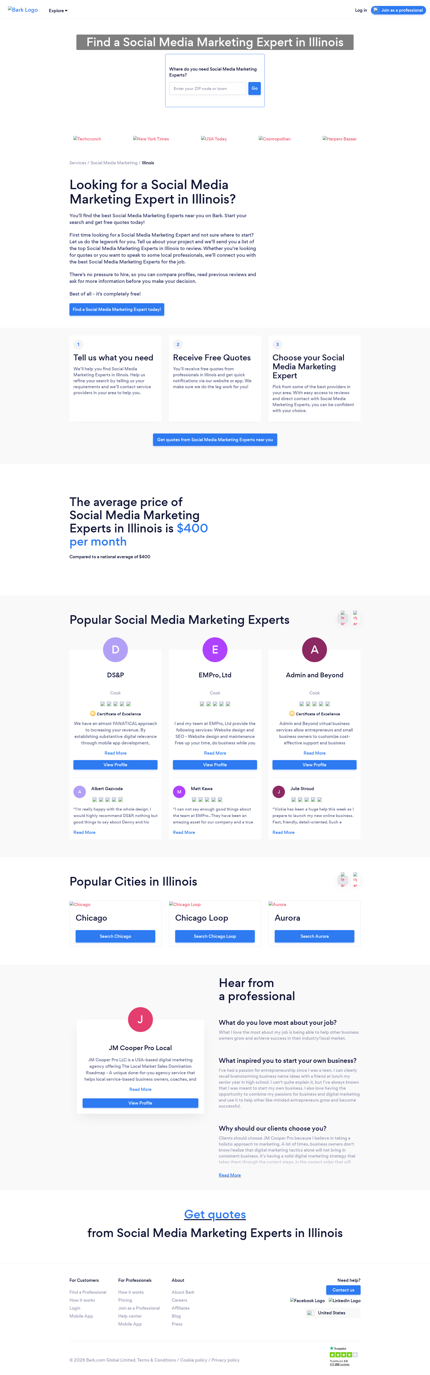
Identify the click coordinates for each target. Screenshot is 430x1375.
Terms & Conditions (156, 1360)
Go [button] (255, 88)
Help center (130, 1316)
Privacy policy (226, 1360)
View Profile (115, 765)
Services (77, 163)
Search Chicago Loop (215, 936)
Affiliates (181, 1308)
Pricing (125, 1300)
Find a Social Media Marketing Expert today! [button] (117, 309)
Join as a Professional (139, 1308)
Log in (361, 10)
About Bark (183, 1292)
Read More (230, 1175)
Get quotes (215, 1214)
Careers (179, 1300)
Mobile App (81, 1316)
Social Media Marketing (114, 163)
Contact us (343, 1290)
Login (74, 1308)
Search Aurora (315, 936)
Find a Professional (87, 1292)
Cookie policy (193, 1360)
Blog (176, 1316)
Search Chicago (115, 936)
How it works (82, 1300)
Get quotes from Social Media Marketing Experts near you (215, 440)
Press (177, 1324)
